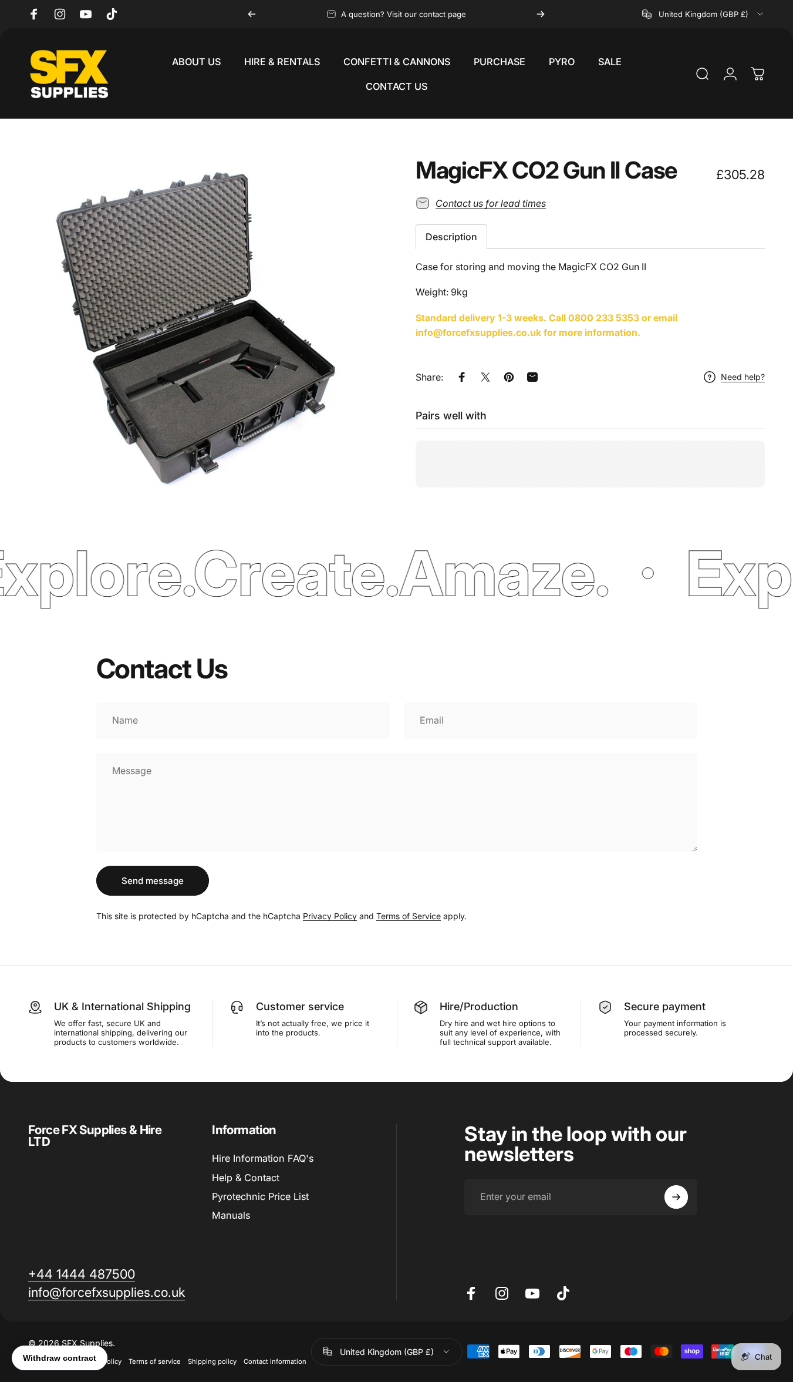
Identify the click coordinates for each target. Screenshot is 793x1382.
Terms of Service (408, 916)
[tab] (451, 236)
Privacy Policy (330, 916)
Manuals (231, 1215)
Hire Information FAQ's (262, 1158)
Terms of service (155, 1361)
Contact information (275, 1361)
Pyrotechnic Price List (260, 1196)
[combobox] (703, 14)
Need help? (743, 377)
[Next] (541, 14)
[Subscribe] (676, 1197)
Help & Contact (245, 1177)
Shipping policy (212, 1361)
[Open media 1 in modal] (202, 333)
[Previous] (252, 14)
